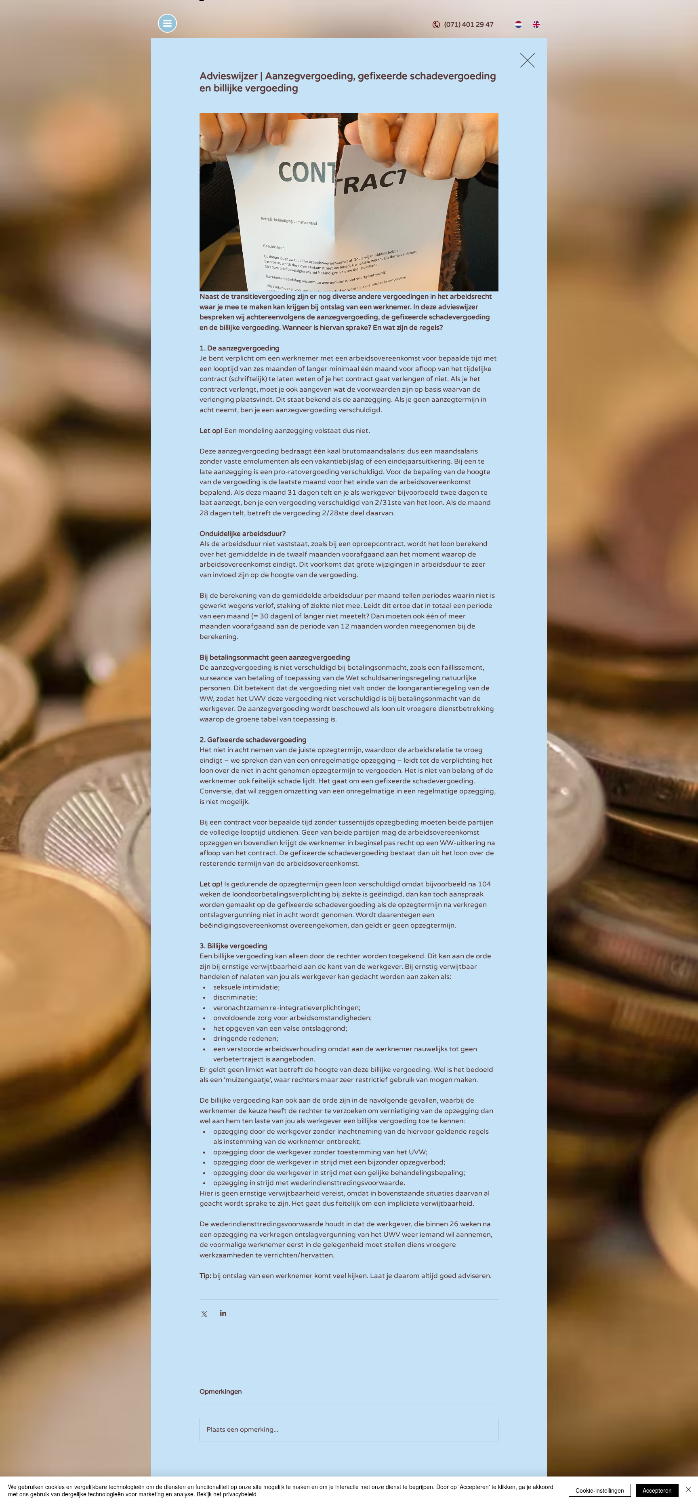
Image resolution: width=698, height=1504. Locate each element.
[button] (167, 23)
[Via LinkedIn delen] (223, 1313)
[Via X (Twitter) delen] (203, 1313)
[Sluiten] (688, 1490)
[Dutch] (517, 24)
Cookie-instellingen (600, 1490)
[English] (535, 24)
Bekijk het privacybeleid (226, 1494)
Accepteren (657, 1490)
